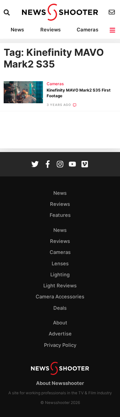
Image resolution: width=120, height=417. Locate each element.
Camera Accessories (60, 297)
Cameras (87, 30)
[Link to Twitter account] (35, 164)
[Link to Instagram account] (60, 164)
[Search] (7, 12)
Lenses (60, 264)
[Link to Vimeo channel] (84, 164)
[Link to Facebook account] (47, 164)
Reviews (50, 30)
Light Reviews (60, 286)
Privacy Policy (60, 345)
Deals (60, 308)
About (60, 323)
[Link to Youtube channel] (72, 164)
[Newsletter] (112, 12)
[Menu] (112, 30)
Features (60, 215)
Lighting (60, 275)
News (17, 30)
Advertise (60, 334)
